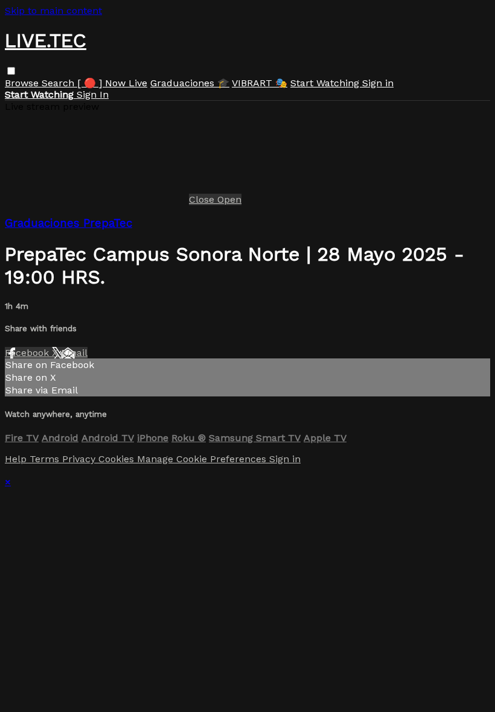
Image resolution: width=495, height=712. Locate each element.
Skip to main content (53, 10)
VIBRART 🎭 (259, 83)
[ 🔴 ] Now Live (112, 83)
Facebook (28, 352)
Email (74, 352)
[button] (11, 71)
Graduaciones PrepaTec (68, 223)
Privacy (80, 459)
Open (229, 199)
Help (17, 459)
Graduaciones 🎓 (189, 83)
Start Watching (326, 83)
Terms (46, 459)
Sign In (93, 94)
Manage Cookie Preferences (203, 459)
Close (203, 199)
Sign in (378, 83)
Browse (23, 83)
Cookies (117, 459)
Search (59, 83)
